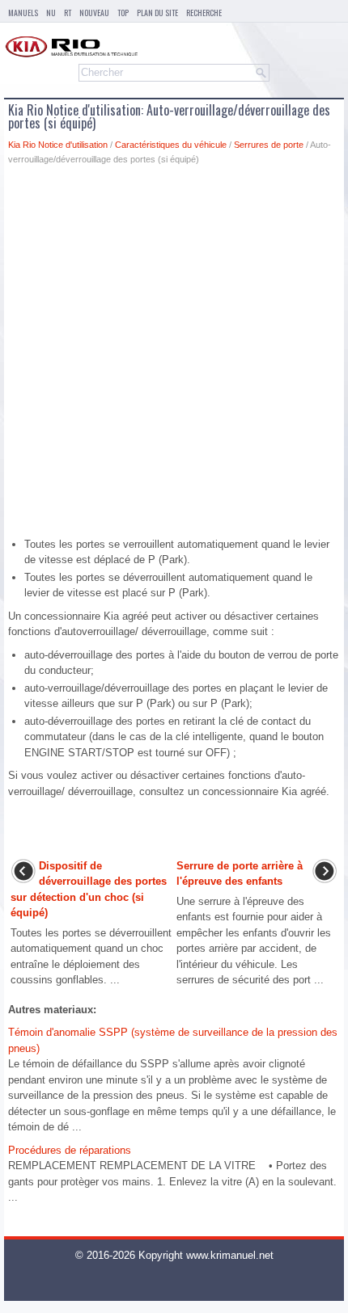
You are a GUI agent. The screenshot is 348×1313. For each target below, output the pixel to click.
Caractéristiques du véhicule (171, 144)
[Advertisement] (174, 355)
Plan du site (157, 12)
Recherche (204, 12)
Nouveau (94, 12)
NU (51, 12)
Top (123, 12)
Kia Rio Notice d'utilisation (58, 144)
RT (67, 12)
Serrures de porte (268, 144)
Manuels (23, 12)
